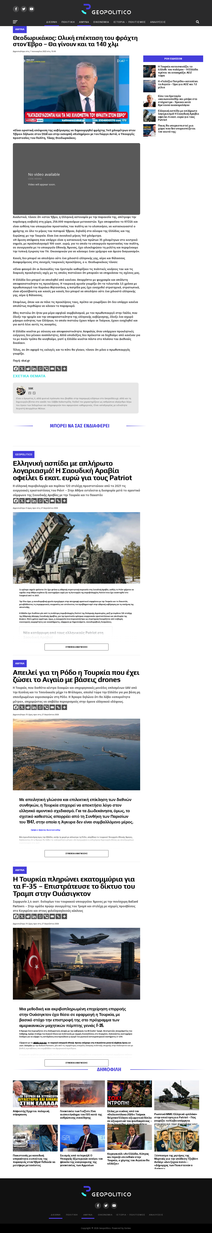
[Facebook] (16, 368)
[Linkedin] (34, 368)
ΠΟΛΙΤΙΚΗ (68, 22)
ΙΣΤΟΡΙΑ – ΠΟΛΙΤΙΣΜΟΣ (129, 22)
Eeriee (127, 1228)
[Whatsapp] (40, 368)
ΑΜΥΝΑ (84, 22)
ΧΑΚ (30, 388)
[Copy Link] (58, 368)
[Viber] (46, 368)
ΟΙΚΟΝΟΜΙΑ (101, 22)
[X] (22, 368)
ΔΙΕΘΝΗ (51, 22)
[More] (64, 368)
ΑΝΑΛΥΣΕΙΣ (158, 22)
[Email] (52, 368)
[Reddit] (28, 368)
